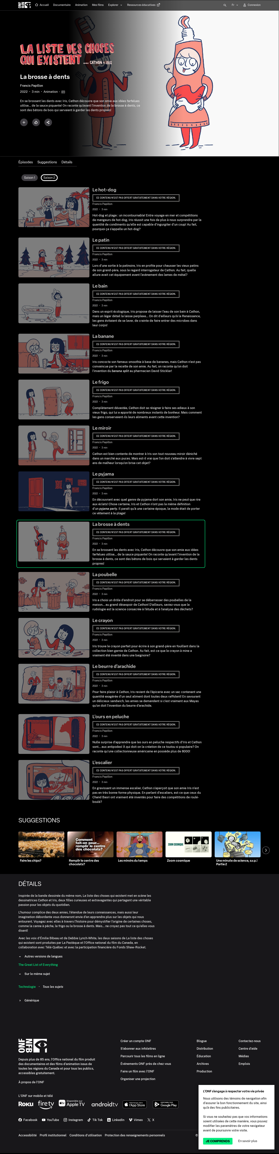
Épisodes (25, 162)
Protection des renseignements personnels (135, 1135)
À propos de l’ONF (31, 1082)
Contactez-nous (250, 1041)
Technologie (27, 987)
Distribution (205, 1048)
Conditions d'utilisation (85, 1135)
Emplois (244, 1064)
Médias (244, 1056)
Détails (66, 162)
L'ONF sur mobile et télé (35, 1096)
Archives (203, 1064)
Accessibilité (27, 1135)
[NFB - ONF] (24, 5)
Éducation (204, 1056)
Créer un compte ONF (136, 1041)
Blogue (202, 1041)
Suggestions (47, 162)
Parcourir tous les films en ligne (143, 1056)
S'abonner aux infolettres (138, 1048)
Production (204, 1071)
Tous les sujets (53, 987)
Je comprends (218, 1141)
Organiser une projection (138, 1079)
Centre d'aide (248, 1048)
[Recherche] (225, 5)
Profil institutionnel (53, 1135)
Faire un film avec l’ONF (137, 1071)
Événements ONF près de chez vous (146, 1064)
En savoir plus (247, 1141)
